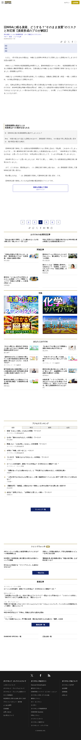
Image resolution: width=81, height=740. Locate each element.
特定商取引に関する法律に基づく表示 (14, 698)
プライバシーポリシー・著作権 (12, 702)
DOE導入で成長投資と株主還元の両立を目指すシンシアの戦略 (21, 559)
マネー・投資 (8, 37)
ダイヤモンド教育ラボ (37, 722)
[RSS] (49, 676)
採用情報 (64, 692)
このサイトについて (9, 685)
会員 (68, 427)
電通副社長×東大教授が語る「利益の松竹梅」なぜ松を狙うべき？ (60, 559)
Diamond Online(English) (38, 685)
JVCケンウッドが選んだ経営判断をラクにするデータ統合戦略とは (21, 552)
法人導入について (8, 715)
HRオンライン (35, 715)
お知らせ (64, 695)
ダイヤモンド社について (70, 681)
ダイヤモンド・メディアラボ (39, 725)
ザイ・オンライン (36, 702)
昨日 (31, 427)
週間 (49, 427)
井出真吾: (22, 34)
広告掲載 (6, 708)
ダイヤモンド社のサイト (39, 681)
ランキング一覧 (40, 509)
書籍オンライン (35, 698)
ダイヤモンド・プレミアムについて (13, 688)
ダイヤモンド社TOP (68, 685)
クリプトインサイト (37, 719)
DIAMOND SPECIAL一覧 (12, 636)
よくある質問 (7, 705)
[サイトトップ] (8, 2)
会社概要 (64, 688)
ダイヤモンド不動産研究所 (39, 708)
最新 (13, 427)
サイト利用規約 (8, 695)
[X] (31, 676)
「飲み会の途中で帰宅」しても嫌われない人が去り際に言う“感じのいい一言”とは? (21, 240)
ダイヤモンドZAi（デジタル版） (40, 695)
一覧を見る (40, 573)
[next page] (58, 222)
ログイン (66, 2)
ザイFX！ (34, 705)
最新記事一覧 (40, 624)
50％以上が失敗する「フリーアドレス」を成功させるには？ (21, 566)
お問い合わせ (7, 712)
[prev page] (23, 222)
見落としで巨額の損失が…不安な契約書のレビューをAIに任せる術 (60, 552)
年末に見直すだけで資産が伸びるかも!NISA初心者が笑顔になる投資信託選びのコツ (60, 240)
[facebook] (40, 676)
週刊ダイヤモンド (36, 688)
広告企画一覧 (47, 636)
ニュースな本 (17, 37)
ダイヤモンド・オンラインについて (14, 681)
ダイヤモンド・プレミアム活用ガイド (14, 692)
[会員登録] (75, 2)
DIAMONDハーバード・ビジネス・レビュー (44, 692)
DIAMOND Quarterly (37, 712)
